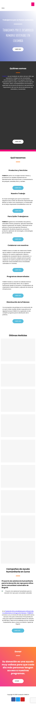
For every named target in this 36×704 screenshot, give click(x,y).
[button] (2, 150)
